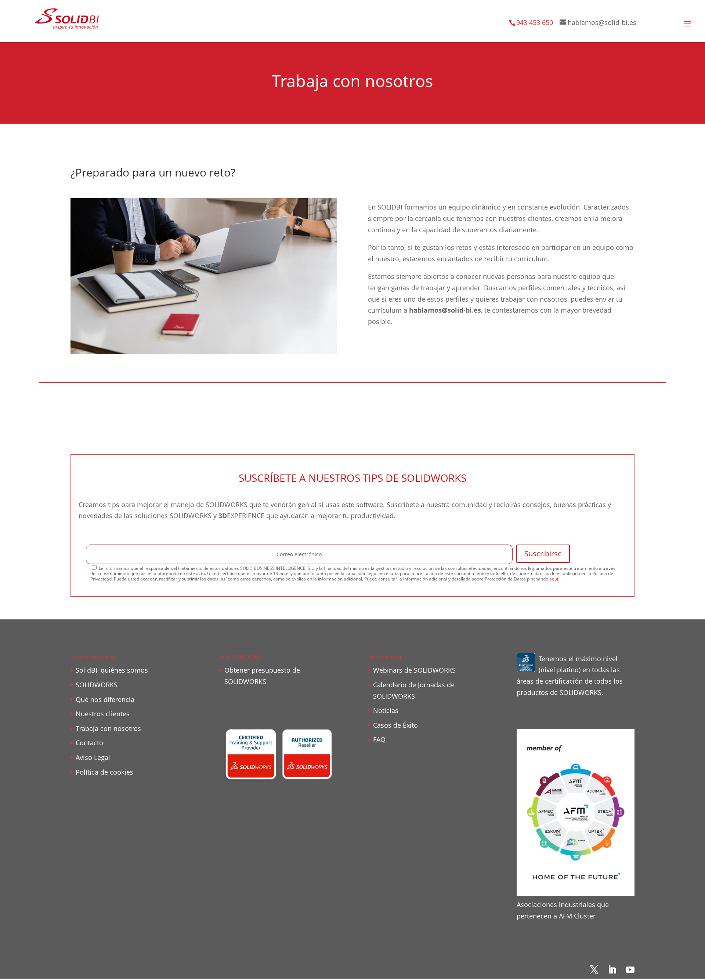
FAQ (379, 739)
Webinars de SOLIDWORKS (414, 670)
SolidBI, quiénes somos (112, 670)
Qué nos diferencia (105, 699)
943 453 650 (534, 22)
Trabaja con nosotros (108, 728)
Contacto (89, 742)
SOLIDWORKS (97, 684)
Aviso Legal (93, 757)
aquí (553, 579)
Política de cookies (104, 772)
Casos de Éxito (395, 725)
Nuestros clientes (103, 713)
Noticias (385, 710)
